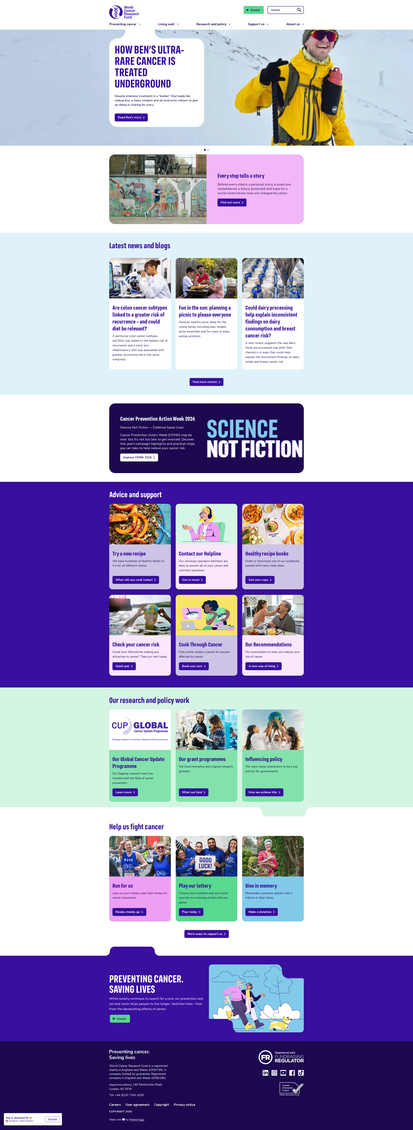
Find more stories (205, 382)
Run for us (140, 878)
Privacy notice (184, 1105)
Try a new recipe (140, 546)
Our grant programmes (206, 755)
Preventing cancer (122, 24)
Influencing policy (273, 755)
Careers (115, 1105)
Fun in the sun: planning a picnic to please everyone (206, 313)
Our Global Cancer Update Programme (140, 755)
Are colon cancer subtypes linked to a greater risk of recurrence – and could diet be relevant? (140, 313)
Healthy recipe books (273, 546)
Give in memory (273, 878)
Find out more (230, 202)
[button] (205, 150)
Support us (256, 24)
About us (293, 24)
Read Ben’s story (129, 117)
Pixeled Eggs (136, 1119)
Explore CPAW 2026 (137, 457)
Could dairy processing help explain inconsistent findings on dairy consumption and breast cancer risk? (273, 313)
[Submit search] (299, 10)
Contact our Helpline (206, 546)
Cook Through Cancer (206, 635)
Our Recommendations (273, 635)
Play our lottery (206, 878)
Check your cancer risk (140, 635)
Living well (166, 24)
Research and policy (211, 24)
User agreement (138, 1105)
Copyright (161, 1105)
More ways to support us (205, 934)
